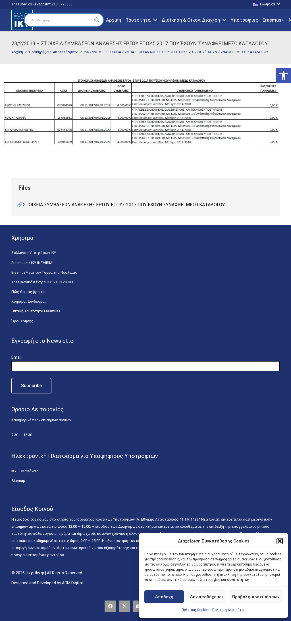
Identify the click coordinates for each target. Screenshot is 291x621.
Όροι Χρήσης (22, 321)
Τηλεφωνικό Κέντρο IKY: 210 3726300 (42, 282)
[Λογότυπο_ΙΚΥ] (22, 20)
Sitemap (18, 480)
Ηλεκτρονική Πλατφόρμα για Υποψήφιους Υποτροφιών (84, 456)
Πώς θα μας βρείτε (28, 292)
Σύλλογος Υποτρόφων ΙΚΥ (33, 253)
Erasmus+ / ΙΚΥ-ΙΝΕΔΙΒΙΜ (31, 263)
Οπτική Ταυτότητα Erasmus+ (36, 311)
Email (16, 357)
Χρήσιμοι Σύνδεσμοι (28, 301)
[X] (124, 606)
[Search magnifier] (97, 20)
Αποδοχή (164, 596)
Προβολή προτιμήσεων (255, 596)
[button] (283, 75)
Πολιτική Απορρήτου (229, 610)
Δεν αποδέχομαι (206, 596)
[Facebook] (110, 606)
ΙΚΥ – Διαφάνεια (25, 471)
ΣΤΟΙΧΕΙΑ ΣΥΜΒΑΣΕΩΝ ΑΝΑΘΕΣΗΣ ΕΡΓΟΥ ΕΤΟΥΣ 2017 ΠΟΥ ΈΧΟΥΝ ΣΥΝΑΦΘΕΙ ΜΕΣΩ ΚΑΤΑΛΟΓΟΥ (124, 204)
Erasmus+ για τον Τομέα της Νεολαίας (44, 272)
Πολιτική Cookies (195, 610)
